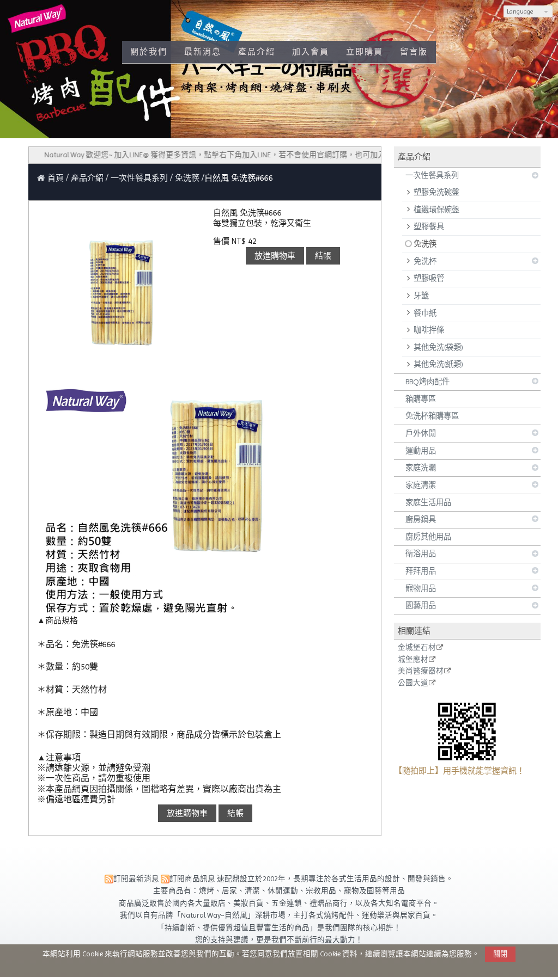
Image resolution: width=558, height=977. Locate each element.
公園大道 (413, 683)
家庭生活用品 (428, 502)
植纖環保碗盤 (436, 209)
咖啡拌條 (429, 329)
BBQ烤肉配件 (427, 381)
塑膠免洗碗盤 (436, 192)
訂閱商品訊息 (192, 879)
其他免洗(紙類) (438, 364)
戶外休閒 (420, 433)
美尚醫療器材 (421, 671)
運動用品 (420, 450)
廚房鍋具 (420, 519)
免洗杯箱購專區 (432, 415)
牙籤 (421, 295)
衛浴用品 (420, 553)
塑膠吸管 (429, 278)
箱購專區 (420, 399)
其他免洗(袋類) (438, 347)
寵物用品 (420, 588)
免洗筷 (425, 243)
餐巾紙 (425, 313)
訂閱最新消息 (136, 879)
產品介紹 (88, 178)
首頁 (55, 178)
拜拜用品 (420, 571)
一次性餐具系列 (432, 175)
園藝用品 (420, 605)
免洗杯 (425, 261)
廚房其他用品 (428, 536)
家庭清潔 (420, 485)
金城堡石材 (417, 648)
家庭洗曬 (420, 467)
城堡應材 (413, 659)
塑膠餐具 (429, 226)
